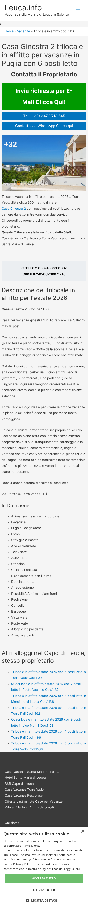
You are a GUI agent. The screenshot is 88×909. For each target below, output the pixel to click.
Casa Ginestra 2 (14, 208)
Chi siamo (12, 823)
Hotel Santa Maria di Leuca (25, 777)
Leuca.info (23, 7)
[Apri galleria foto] (44, 162)
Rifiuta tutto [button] (44, 890)
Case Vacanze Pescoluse (24, 795)
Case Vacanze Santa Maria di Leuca (32, 772)
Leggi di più (72, 869)
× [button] (82, 831)
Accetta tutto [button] (44, 878)
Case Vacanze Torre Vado (24, 789)
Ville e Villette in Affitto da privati (29, 807)
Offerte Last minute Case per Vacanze (34, 801)
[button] (44, 901)
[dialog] (44, 868)
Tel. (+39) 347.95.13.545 (44, 116)
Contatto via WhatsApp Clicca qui (44, 125)
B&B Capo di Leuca (19, 784)
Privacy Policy (22, 864)
